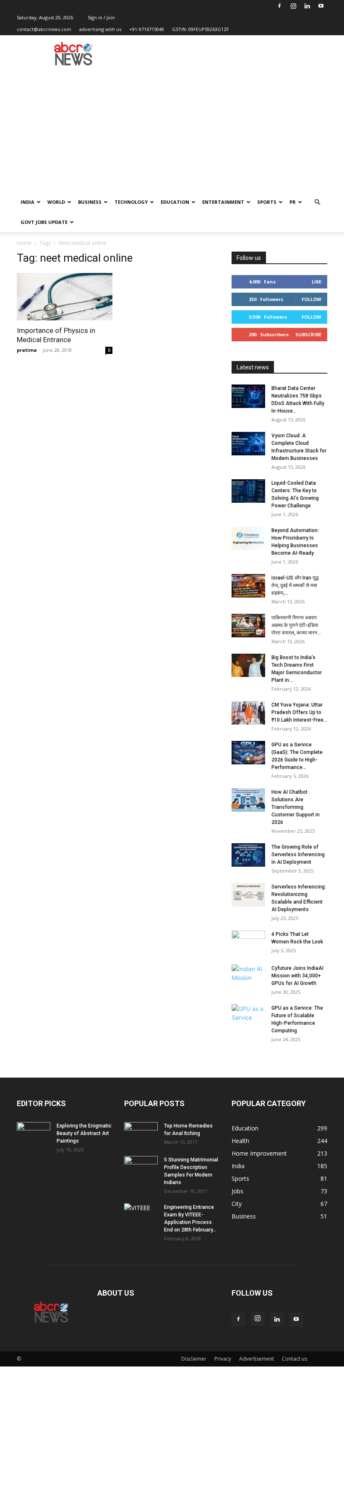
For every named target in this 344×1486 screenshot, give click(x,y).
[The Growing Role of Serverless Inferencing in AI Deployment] (248, 855)
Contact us (294, 1358)
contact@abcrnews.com (44, 29)
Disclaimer (193, 1358)
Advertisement (256, 1358)
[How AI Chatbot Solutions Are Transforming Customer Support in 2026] (248, 800)
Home (24, 243)
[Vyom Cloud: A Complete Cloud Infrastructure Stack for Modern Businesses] (248, 443)
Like (316, 281)
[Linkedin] (307, 6)
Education (175, 202)
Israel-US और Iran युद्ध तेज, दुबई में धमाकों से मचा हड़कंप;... (295, 585)
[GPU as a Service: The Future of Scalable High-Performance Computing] (248, 1016)
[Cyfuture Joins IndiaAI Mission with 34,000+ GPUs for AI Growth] (248, 976)
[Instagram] (293, 6)
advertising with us (100, 29)
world (56, 202)
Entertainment (223, 202)
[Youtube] (321, 6)
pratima (27, 350)
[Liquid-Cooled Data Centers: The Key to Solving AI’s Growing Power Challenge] (248, 491)
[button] (317, 202)
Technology (131, 202)
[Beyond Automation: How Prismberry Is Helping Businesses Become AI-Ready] (248, 538)
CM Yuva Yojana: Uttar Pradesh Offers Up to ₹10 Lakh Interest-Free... (299, 712)
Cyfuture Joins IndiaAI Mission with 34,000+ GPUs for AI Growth (297, 975)
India (27, 202)
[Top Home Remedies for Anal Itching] (141, 1134)
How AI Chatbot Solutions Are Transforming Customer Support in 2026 (295, 807)
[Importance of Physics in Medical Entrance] (64, 296)
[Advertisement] (172, 129)
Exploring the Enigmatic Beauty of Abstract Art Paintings (84, 1133)
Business (90, 202)
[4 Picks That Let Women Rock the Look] (248, 942)
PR (292, 202)
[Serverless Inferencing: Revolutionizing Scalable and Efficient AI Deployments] (248, 895)
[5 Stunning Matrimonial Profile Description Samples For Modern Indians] (141, 1167)
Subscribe (308, 334)
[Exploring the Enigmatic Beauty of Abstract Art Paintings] (33, 1134)
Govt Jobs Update (44, 222)
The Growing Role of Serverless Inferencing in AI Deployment (298, 854)
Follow (311, 299)
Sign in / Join (101, 17)
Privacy (222, 1358)
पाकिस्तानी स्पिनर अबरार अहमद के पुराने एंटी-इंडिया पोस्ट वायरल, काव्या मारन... (296, 625)
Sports (266, 202)
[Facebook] (279, 6)
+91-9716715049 (146, 29)
